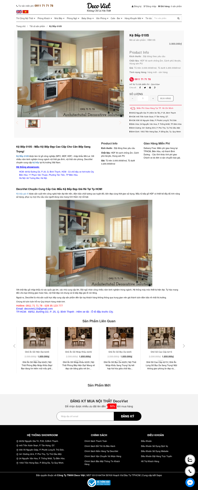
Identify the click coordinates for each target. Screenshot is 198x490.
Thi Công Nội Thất (24, 18)
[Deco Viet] (19, 11)
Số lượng (136, 93)
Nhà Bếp (58, 18)
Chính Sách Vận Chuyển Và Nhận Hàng (103, 456)
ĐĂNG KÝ (127, 416)
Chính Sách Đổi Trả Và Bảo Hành (100, 446)
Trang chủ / (22, 26)
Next (122, 123)
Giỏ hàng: (171, 6)
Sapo (159, 475)
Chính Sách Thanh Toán (96, 441)
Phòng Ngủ (72, 18)
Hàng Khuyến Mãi (133, 18)
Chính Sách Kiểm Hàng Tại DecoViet (101, 451)
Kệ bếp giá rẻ (22, 193)
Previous (19, 123)
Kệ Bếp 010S (22, 156)
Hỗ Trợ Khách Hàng (150, 461)
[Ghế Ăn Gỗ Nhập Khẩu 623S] (78, 338)
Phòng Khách (44, 18)
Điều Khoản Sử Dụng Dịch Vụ (154, 446)
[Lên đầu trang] (191, 450)
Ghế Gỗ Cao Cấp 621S (161, 351)
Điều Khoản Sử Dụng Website (154, 451)
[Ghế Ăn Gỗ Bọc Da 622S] (119, 338)
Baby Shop (87, 18)
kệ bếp (35, 162)
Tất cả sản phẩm (37, 26)
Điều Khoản (146, 441)
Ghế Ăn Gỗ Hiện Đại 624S (37, 351)
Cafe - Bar (115, 18)
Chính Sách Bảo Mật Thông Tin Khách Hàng (102, 463)
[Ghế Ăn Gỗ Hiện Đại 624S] (36, 338)
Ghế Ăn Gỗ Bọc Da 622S (119, 351)
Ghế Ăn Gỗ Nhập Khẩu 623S (78, 351)
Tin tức (149, 18)
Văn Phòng (101, 18)
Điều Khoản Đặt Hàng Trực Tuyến (156, 456)
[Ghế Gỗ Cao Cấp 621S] (161, 338)
